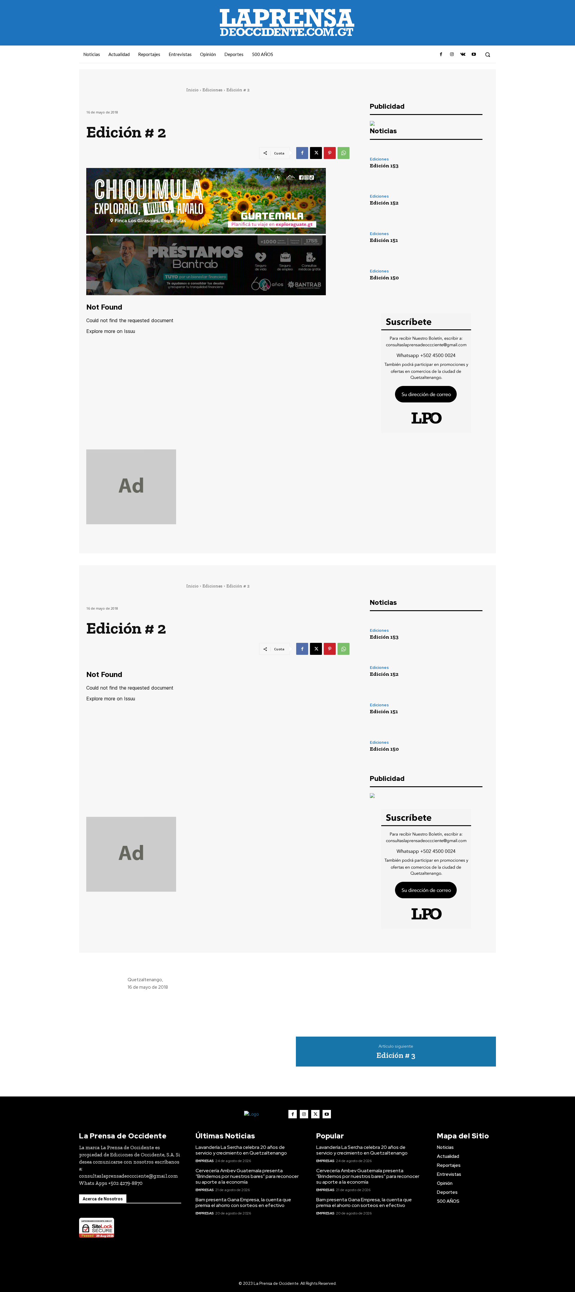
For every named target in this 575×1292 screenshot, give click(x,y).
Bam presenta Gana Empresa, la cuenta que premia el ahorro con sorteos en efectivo (243, 1202)
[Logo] (261, 1114)
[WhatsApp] (343, 153)
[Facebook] (441, 54)
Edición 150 (384, 277)
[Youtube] (473, 54)
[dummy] (217, 486)
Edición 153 (384, 165)
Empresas (205, 1160)
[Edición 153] (465, 163)
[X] (316, 153)
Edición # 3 (395, 1055)
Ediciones (212, 90)
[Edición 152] (465, 200)
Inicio (192, 90)
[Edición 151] (465, 237)
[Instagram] (452, 54)
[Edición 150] (465, 275)
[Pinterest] (330, 153)
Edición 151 (384, 240)
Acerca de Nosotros (103, 1198)
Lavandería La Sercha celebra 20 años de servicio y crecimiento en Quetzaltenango (241, 1150)
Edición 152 (384, 202)
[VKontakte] (462, 54)
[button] (487, 54)
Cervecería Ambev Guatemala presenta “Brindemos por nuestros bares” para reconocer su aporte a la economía (247, 1176)
